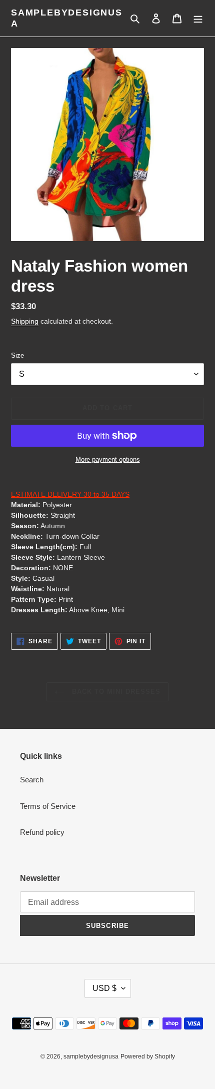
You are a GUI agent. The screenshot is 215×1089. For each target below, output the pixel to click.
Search (32, 779)
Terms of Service (48, 806)
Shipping (24, 321)
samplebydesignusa (66, 18)
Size (17, 355)
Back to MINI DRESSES (115, 691)
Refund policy (42, 832)
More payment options (108, 459)
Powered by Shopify (147, 1056)
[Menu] (198, 18)
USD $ (104, 988)
